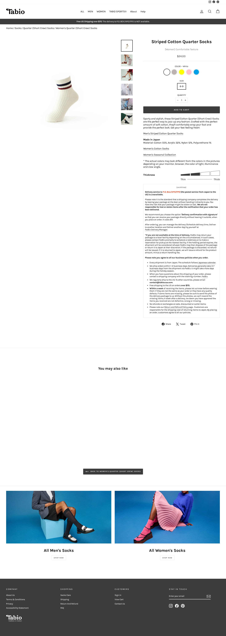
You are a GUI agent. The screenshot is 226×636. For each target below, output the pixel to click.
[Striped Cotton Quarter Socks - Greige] (12, 421)
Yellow (181, 72)
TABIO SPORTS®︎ (118, 11)
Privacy (9, 604)
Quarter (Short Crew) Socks (38, 28)
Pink (189, 72)
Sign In (118, 595)
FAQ (62, 608)
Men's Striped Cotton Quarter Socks (163, 133)
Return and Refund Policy (176, 307)
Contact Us (120, 604)
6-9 (181, 86)
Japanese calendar (207, 262)
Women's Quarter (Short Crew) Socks (76, 28)
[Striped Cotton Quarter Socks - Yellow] (16, 421)
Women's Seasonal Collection (159, 154)
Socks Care (65, 595)
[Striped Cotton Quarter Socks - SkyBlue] (24, 421)
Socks (18, 28)
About (133, 11)
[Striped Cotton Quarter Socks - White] (8, 421)
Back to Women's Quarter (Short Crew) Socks (115, 471)
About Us (10, 595)
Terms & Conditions (15, 599)
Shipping (64, 599)
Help (143, 11)
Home (9, 28)
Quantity (181, 95)
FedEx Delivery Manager (156, 229)
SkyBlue (196, 72)
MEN (90, 11)
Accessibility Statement (17, 608)
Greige (174, 72)
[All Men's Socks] (58, 517)
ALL (82, 11)
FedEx (205, 276)
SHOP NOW (59, 558)
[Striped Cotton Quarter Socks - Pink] (20, 421)
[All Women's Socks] (167, 517)
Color (181, 66)
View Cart (119, 599)
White (167, 72)
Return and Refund (69, 604)
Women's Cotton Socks (156, 148)
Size (182, 81)
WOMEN (101, 11)
